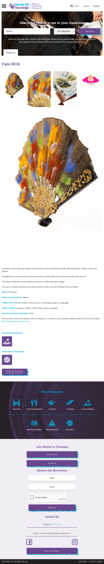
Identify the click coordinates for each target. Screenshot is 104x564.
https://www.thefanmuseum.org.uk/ (16, 321)
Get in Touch (52, 551)
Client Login (96, 561)
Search (89, 31)
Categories (10, 52)
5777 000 (56, 524)
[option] (13, 85)
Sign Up (52, 508)
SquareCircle (21, 561)
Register (96, 6)
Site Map (83, 561)
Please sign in (14, 372)
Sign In (86, 6)
